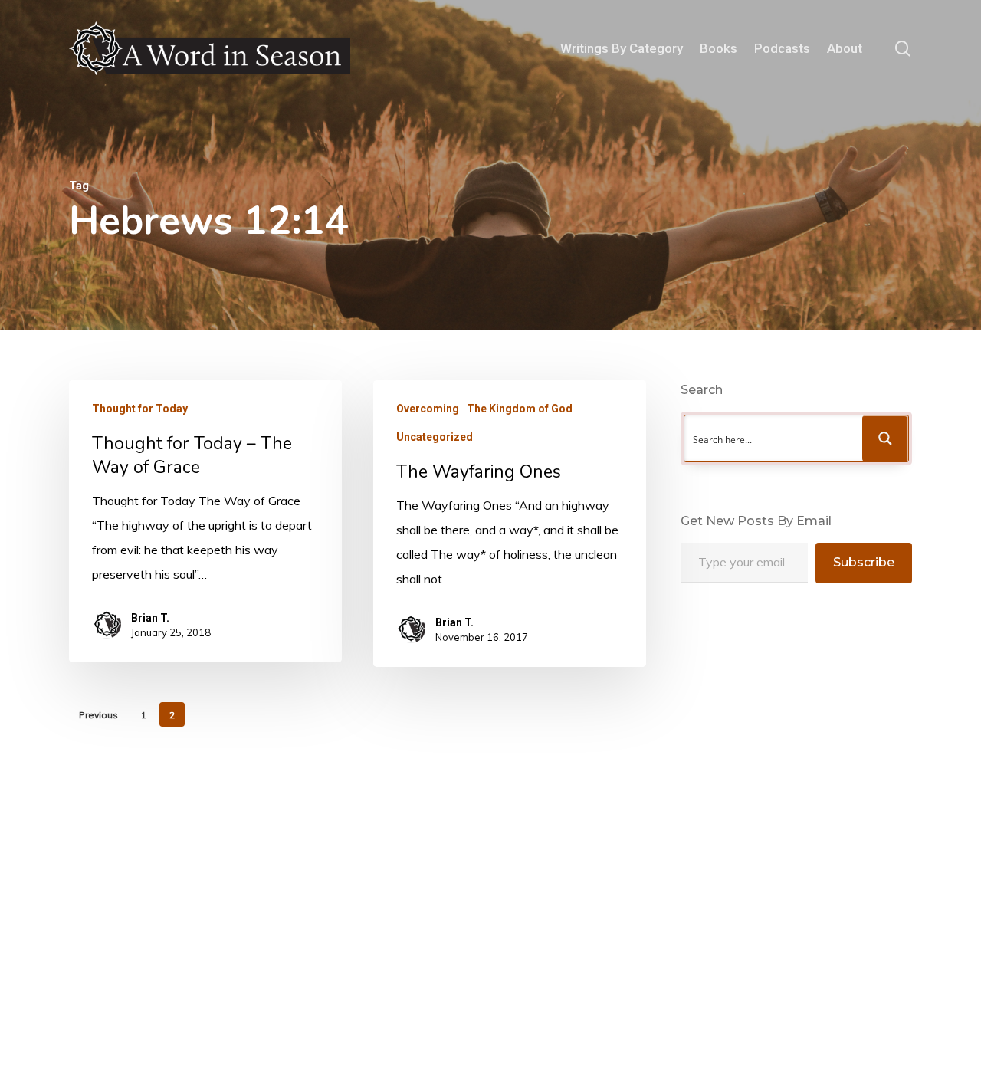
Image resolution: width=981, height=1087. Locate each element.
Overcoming (427, 408)
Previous (98, 715)
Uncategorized (434, 437)
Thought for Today (140, 408)
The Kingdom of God (520, 408)
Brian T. (150, 618)
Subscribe (863, 562)
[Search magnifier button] (885, 438)
